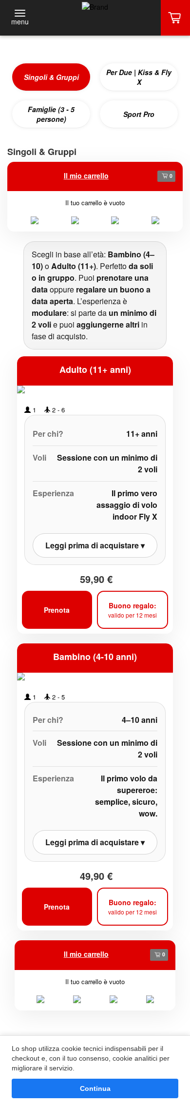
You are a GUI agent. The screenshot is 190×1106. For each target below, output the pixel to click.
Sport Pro (138, 114)
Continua (95, 1088)
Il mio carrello (86, 175)
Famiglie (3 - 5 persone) (51, 114)
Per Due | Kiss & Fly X (138, 77)
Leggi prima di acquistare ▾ (95, 545)
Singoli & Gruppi (51, 77)
